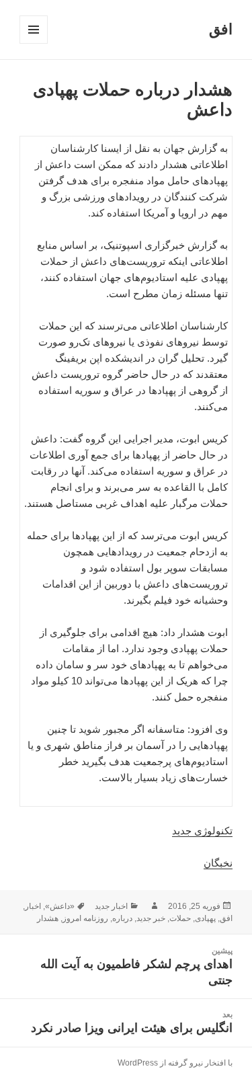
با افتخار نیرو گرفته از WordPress (175, 1063)
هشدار (47, 918)
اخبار (33, 906)
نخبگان (218, 863)
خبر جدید (150, 918)
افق (221, 29)
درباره (122, 918)
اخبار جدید (111, 906)
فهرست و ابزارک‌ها (33, 43)
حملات (180, 918)
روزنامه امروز (85, 918)
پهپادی (205, 918)
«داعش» (60, 906)
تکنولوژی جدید (202, 830)
